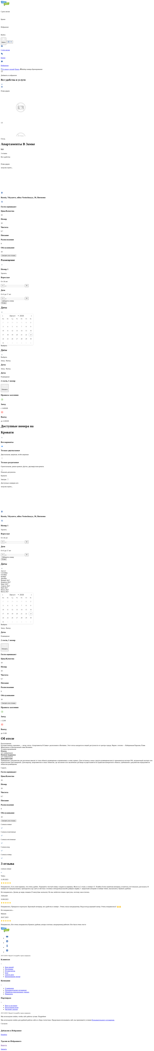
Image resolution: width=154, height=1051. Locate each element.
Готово (4, 303)
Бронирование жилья (12, 976)
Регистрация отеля (11, 1007)
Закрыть (4, 1049)
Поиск (17, 69)
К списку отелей (8, 69)
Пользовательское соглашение (16, 990)
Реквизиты (9, 994)
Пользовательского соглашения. (103, 1020)
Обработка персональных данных (17, 992)
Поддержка (9, 969)
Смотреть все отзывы (8, 255)
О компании (9, 988)
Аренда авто (9, 975)
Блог (6, 973)
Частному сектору (11, 1009)
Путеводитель (10, 971)
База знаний (9, 967)
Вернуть (4, 1045)
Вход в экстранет (11, 1005)
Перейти (4, 1034)
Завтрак (4, 479)
